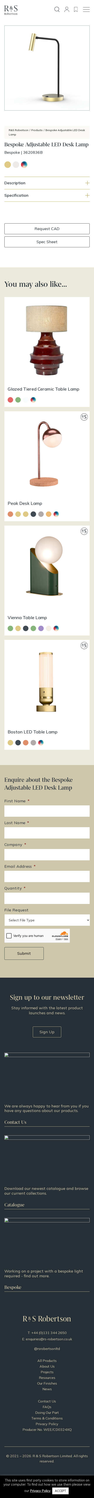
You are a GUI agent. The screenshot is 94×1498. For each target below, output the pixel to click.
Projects (47, 1372)
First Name (17, 800)
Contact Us (47, 1401)
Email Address (20, 866)
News (47, 1389)
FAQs (47, 1407)
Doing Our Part (47, 1412)
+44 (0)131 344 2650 (49, 1333)
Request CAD (47, 228)
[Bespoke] (47, 1255)
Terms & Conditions (47, 1418)
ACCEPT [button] (60, 1491)
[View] (47, 1172)
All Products (47, 1360)
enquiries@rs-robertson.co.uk (49, 1339)
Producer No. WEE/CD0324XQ (47, 1429)
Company (15, 844)
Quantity (15, 888)
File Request (16, 909)
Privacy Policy (47, 1424)
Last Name (16, 822)
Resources (47, 1377)
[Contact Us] (47, 1089)
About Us (47, 1366)
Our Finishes (47, 1383)
